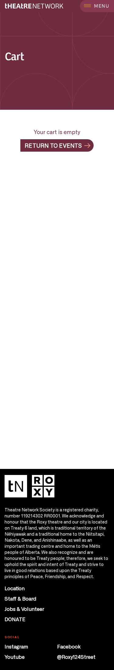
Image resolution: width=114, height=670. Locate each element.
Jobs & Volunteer (24, 609)
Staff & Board (20, 598)
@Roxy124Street (76, 657)
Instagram (16, 646)
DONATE (15, 619)
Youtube (15, 657)
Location (15, 588)
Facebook (69, 646)
